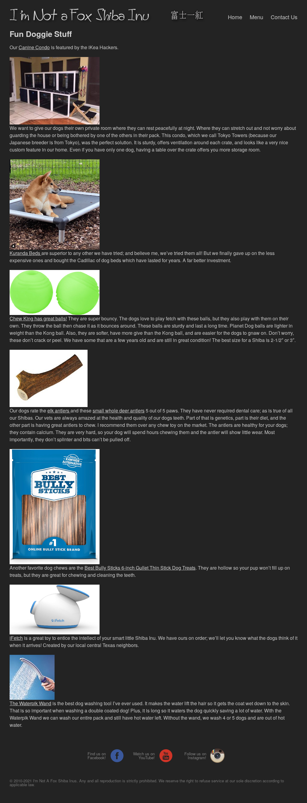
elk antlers (58, 410)
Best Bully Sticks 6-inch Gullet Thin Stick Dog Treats (140, 567)
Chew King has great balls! (38, 318)
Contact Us (284, 16)
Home (235, 16)
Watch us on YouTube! (144, 755)
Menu (256, 16)
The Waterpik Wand (30, 703)
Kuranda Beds (25, 253)
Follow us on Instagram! (195, 755)
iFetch (16, 637)
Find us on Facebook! (97, 755)
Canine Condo (34, 47)
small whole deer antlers (119, 410)
